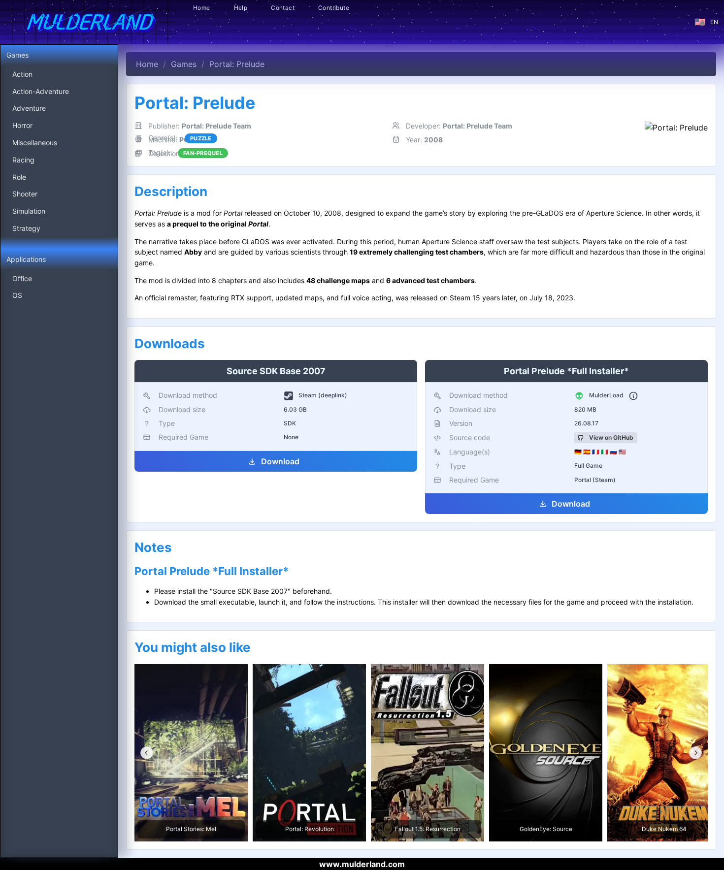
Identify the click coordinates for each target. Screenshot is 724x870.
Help (241, 7)
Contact (283, 7)
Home (201, 7)
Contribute (333, 7)
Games (184, 64)
